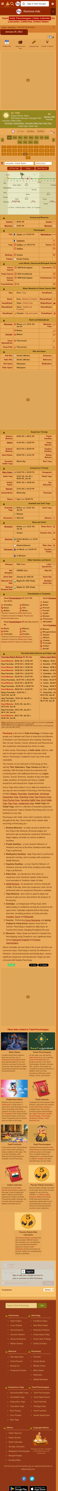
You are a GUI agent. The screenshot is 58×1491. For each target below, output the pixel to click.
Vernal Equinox (16, 1330)
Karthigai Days (40, 1406)
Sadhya (20, 249)
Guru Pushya (15, 1415)
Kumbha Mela (15, 1460)
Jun (36, 137)
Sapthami (21, 241)
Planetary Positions (41, 1330)
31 (28, 158)
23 (14, 154)
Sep (20, 142)
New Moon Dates (40, 1325)
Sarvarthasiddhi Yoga (19, 1393)
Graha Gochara (40, 1343)
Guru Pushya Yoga (11, 800)
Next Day (42, 168)
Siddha (20, 245)
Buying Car (15, 1366)
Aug (46, 137)
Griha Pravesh (16, 1361)
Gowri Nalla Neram (42, 1397)
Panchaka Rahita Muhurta (12, 657)
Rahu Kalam (7, 472)
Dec (36, 142)
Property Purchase (18, 1370)
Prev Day (14, 168)
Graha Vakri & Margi (42, 1339)
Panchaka (8, 123)
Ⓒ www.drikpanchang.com (41, 1451)
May (31, 137)
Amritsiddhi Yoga (17, 1397)
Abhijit (9, 443)
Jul (41, 137)
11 (4, 150)
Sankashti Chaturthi (20, 940)
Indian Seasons (15, 1433)
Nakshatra (37, 1375)
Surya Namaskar (32, 920)
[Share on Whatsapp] (11, 965)
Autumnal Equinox (18, 1339)
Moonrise (8, 226)
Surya (17, 916)
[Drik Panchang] (8, 3)
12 (9, 150)
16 (31, 150)
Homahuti (8, 527)
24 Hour (30, 131)
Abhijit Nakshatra (40, 1379)
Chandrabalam (15, 598)
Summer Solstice (17, 1334)
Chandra (10, 916)
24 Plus (40, 131)
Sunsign (8, 334)
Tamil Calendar (40, 1402)
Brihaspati (28, 916)
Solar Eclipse (15, 1321)
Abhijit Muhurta (12, 884)
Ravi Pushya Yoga (43, 797)
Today (28, 168)
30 (52, 154)
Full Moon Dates (40, 1321)
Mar (20, 137)
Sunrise (9, 222)
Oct (25, 142)
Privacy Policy (41, 1453)
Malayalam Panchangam (19, 1451)
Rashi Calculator (16, 1442)
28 (41, 154)
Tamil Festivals (40, 1411)
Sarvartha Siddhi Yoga (33, 123)
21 (4, 154)
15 (25, 150)
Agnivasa (8, 539)
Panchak (37, 1357)
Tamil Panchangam (42, 1393)
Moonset (48, 226)
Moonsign (8, 324)
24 (20, 154)
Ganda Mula (33, 794)
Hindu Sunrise (15, 1437)
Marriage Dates (17, 1357)
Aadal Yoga (22, 126)
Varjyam (9, 489)
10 (52, 147)
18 (41, 150)
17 (36, 150)
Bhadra (14, 794)
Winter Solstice (16, 1343)
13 (14, 150)
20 (52, 150)
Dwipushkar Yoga (10, 797)
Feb (14, 137)
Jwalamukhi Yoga (26, 803)
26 (31, 154)
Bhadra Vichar (39, 1366)
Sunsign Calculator (17, 1446)
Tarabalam (52, 598)
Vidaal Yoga (33, 126)
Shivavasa (8, 549)
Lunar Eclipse (16, 1325)
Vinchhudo (44, 794)
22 (9, 154)
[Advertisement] (29, 80)
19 (47, 150)
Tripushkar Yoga (26, 797)
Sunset (49, 222)
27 (36, 154)
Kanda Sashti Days (42, 1415)
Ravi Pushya (15, 1411)
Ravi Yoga (47, 123)
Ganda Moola (18, 123)
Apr (25, 137)
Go (42, 1305)
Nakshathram (46, 234)
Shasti (19, 234)
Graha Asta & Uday (41, 1334)
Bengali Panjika (15, 1455)
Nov (30, 142)
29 (47, 154)
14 (20, 150)
